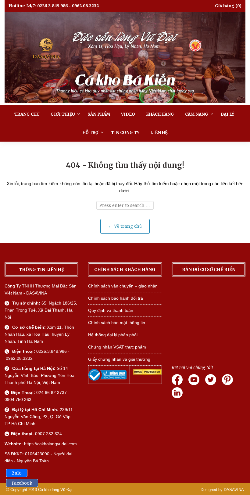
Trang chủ (27, 114)
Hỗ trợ (90, 132)
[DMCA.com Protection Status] (147, 373)
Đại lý (227, 114)
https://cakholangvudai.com (50, 443)
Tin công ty (125, 132)
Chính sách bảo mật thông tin (116, 322)
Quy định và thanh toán (110, 310)
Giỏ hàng (224, 5)
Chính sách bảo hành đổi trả (115, 298)
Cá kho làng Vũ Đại (55, 489)
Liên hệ (158, 132)
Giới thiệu (63, 114)
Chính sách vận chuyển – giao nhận (123, 286)
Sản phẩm (99, 114)
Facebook (22, 483)
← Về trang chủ (125, 226)
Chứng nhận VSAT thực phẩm (117, 347)
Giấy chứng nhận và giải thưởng (119, 359)
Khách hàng (160, 114)
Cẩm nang (196, 114)
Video (128, 114)
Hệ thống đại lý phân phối (113, 334)
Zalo (17, 473)
